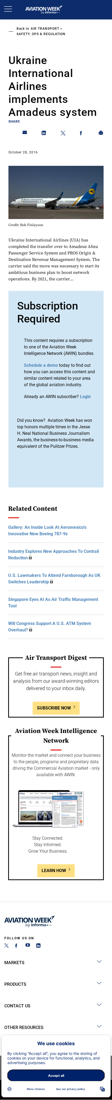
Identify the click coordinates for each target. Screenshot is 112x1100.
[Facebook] (17, 946)
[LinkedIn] (38, 946)
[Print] (101, 134)
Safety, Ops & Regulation (41, 34)
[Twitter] (6, 946)
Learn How (54, 870)
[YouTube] (28, 946)
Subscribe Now (54, 708)
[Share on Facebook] (82, 134)
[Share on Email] (25, 134)
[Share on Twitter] (63, 134)
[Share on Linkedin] (44, 134)
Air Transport (45, 29)
